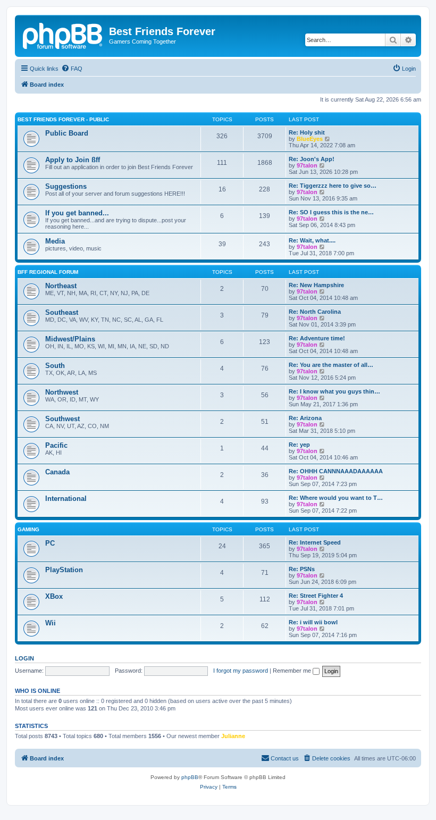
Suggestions (66, 186)
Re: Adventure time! (317, 338)
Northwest (61, 392)
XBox (54, 596)
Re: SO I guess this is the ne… (331, 212)
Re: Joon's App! (311, 159)
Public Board (66, 133)
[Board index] (63, 35)
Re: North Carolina (315, 311)
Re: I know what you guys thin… (334, 391)
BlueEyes (310, 139)
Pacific (56, 445)
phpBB (189, 777)
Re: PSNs (302, 569)
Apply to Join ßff (72, 160)
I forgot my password (240, 670)
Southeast (61, 312)
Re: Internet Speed (315, 542)
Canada (57, 472)
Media (55, 241)
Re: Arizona (305, 418)
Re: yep (299, 444)
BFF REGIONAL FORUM (48, 272)
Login (24, 658)
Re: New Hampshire (316, 285)
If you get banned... (77, 213)
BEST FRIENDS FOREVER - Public (63, 119)
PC (50, 543)
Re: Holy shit (307, 132)
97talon (307, 165)
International (66, 499)
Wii (50, 623)
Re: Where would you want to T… (336, 498)
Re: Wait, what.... (312, 240)
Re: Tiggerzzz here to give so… (332, 185)
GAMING (28, 529)
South (55, 366)
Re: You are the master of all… (331, 365)
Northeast (61, 286)
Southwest (62, 419)
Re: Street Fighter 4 (316, 595)
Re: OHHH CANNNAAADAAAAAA (336, 471)
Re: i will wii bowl (313, 622)
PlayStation (64, 570)
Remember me (293, 670)
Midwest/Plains (70, 339)
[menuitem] (71, 68)
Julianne (233, 736)
